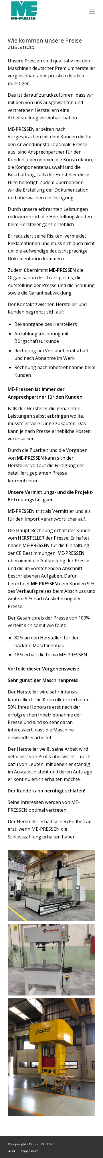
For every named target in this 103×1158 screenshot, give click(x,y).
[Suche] (79, 11)
